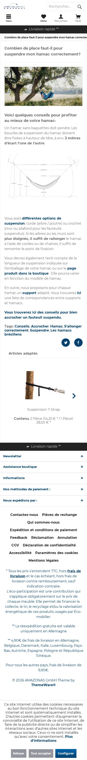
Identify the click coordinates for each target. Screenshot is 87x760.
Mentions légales (44, 560)
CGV (15, 545)
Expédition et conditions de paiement (43, 530)
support (29, 293)
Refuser (18, 753)
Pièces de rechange (59, 515)
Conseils (22, 326)
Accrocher (40, 326)
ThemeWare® (43, 685)
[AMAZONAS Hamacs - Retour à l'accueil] (21, 6)
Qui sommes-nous (43, 522)
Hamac (56, 326)
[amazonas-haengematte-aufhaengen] (43, 86)
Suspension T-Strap (43, 410)
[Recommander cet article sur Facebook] (78, 342)
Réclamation (42, 538)
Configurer (66, 753)
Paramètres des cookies (56, 553)
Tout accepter (41, 753)
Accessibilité (20, 553)
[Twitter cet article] (67, 342)
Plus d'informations (52, 739)
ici (79, 293)
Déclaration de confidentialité (49, 545)
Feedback (18, 538)
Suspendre (39, 330)
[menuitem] (8, 18)
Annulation (67, 538)
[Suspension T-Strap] (43, 385)
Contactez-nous (24, 515)
